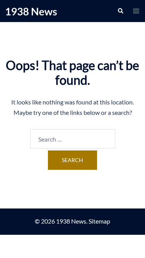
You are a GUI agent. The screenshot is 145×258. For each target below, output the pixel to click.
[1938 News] (31, 10)
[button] (120, 11)
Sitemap (99, 221)
